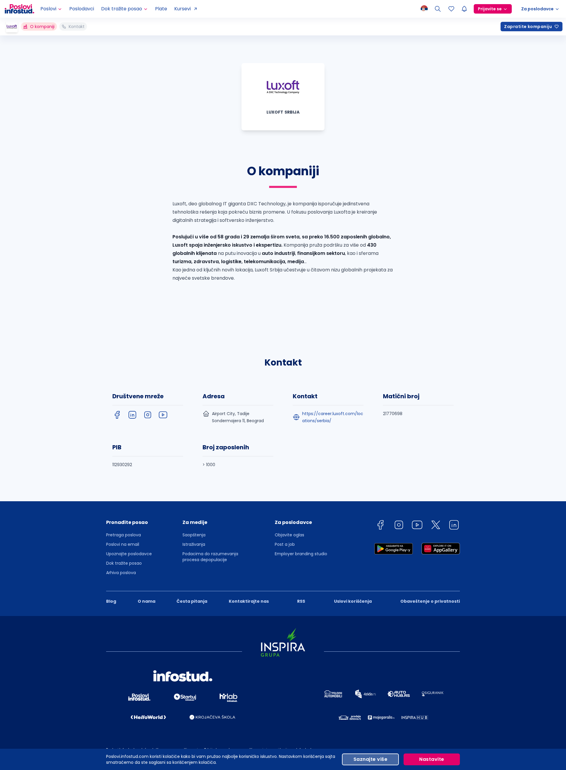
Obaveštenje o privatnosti (430, 601)
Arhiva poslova (121, 573)
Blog (111, 601)
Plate (161, 8)
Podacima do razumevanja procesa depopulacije (210, 557)
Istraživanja (193, 544)
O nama (146, 601)
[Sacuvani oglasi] (451, 9)
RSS (301, 601)
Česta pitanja (192, 601)
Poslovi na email (122, 544)
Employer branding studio (301, 554)
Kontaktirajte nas (249, 601)
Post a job (285, 544)
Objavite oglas (289, 535)
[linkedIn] (132, 415)
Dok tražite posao (124, 563)
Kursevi (182, 8)
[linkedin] (454, 526)
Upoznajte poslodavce (129, 554)
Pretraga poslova (123, 535)
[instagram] (147, 415)
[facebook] (117, 415)
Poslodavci (81, 8)
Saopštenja (193, 535)
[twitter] (436, 526)
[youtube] (163, 415)
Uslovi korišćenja (353, 601)
